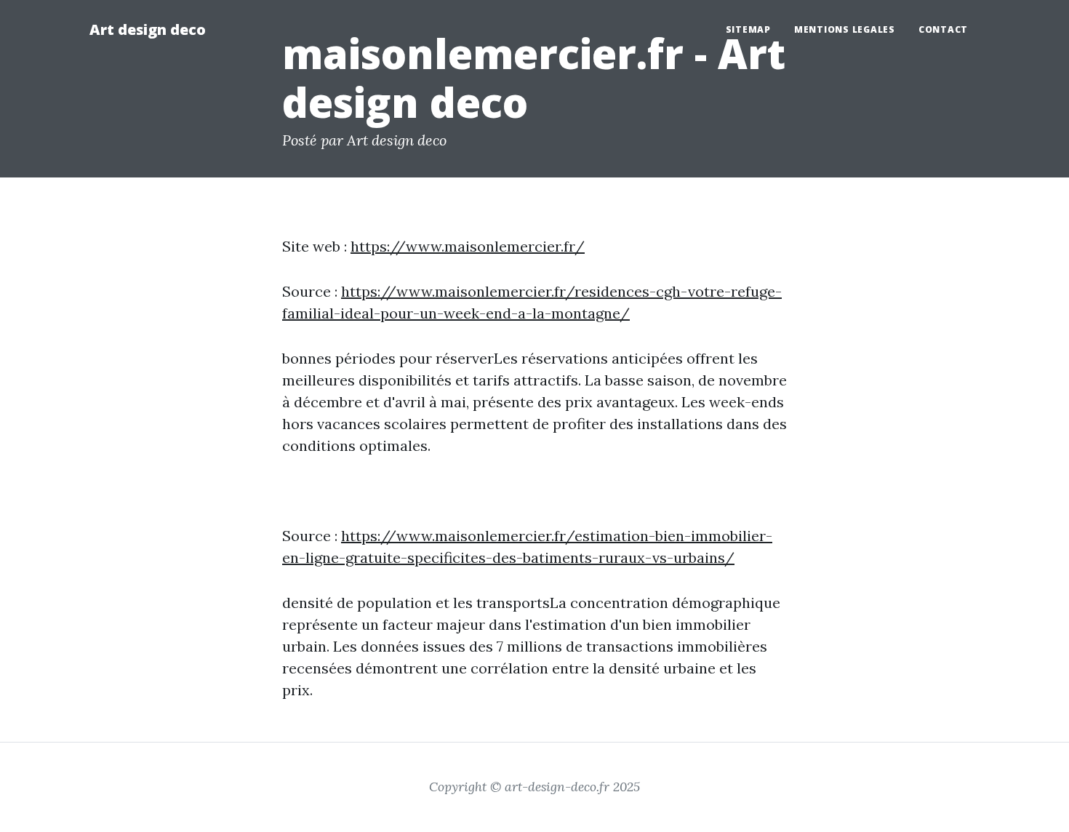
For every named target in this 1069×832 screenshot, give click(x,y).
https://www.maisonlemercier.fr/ (468, 246)
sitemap (748, 29)
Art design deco (147, 29)
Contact (943, 29)
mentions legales (844, 29)
